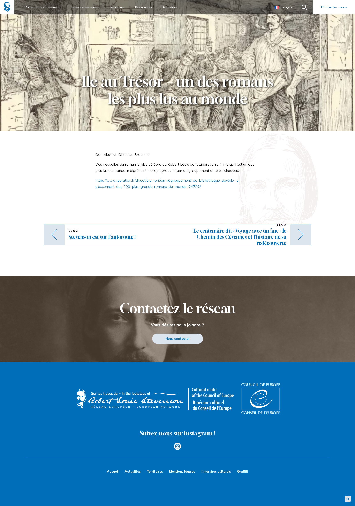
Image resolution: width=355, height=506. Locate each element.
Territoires (117, 7)
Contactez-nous (334, 7)
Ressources (143, 7)
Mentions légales (182, 471)
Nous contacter (178, 339)
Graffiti (242, 471)
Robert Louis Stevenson (42, 7)
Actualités (170, 7)
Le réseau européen (84, 7)
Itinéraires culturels (216, 471)
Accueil (113, 471)
